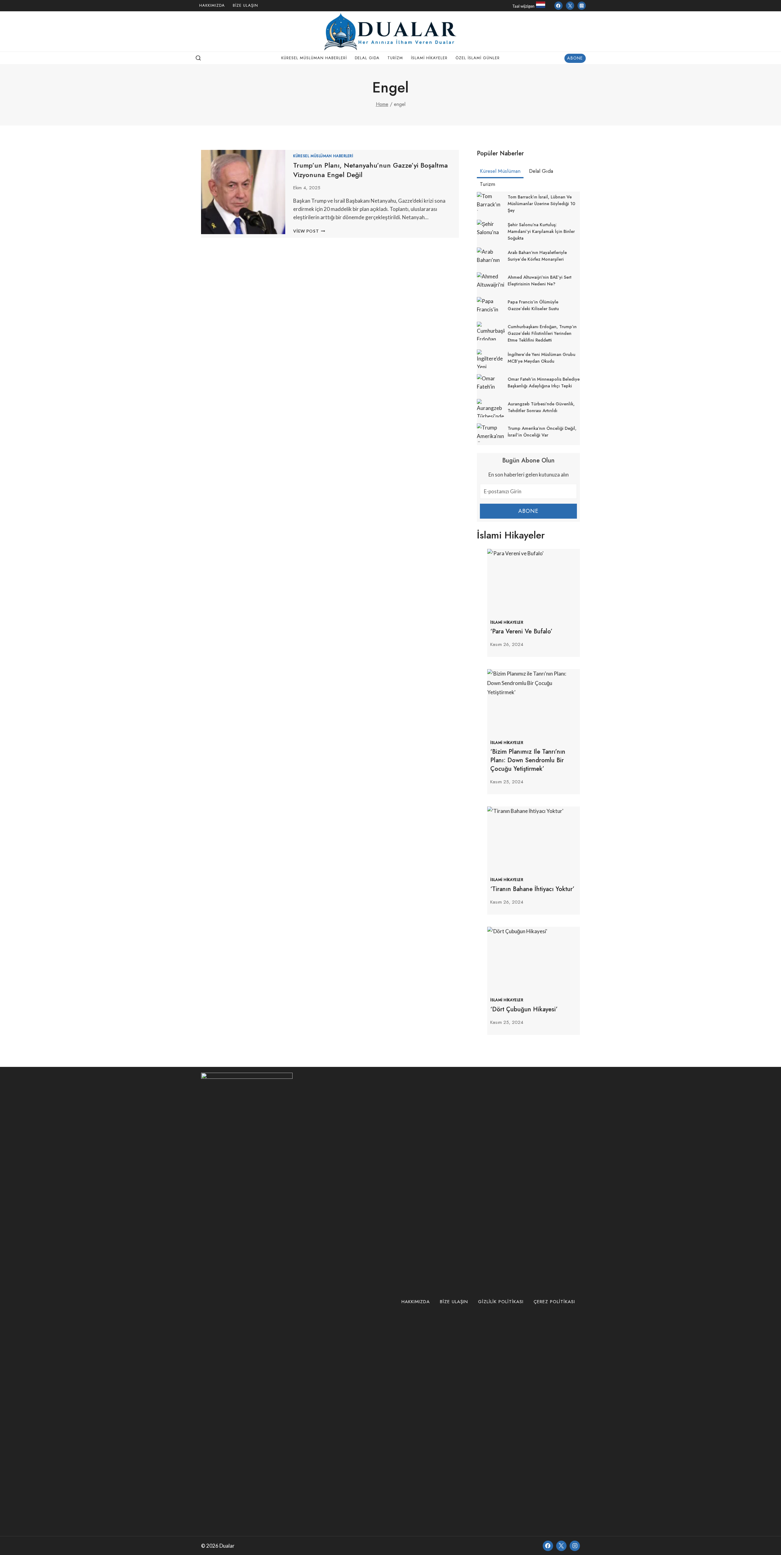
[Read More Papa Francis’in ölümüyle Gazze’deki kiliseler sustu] (491, 306)
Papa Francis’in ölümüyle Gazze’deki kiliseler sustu (533, 305)
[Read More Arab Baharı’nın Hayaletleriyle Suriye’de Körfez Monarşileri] (491, 257)
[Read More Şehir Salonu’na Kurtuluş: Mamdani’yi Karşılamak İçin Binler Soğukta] (491, 229)
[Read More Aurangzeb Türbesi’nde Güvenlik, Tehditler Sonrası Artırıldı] (491, 408)
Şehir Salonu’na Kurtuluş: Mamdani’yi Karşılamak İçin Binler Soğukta (541, 231)
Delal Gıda (367, 58)
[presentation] (533, 580)
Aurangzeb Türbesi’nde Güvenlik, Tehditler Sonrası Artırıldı (541, 407)
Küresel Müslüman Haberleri (314, 58)
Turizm (395, 58)
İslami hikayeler (429, 58)
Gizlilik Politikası (501, 1301)
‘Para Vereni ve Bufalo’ (521, 631)
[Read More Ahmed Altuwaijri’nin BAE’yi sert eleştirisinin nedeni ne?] (491, 281)
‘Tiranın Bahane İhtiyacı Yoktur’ (532, 889)
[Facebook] (558, 6)
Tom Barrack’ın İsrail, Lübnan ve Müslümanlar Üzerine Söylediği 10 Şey (541, 203)
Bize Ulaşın (245, 5)
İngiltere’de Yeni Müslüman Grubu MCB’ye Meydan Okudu (541, 357)
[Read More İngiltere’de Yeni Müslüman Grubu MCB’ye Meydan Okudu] (491, 359)
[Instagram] (582, 6)
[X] (561, 1546)
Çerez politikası (554, 1301)
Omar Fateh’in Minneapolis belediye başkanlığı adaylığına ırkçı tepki (544, 382)
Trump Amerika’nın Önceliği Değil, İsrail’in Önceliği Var (542, 431)
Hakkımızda (212, 5)
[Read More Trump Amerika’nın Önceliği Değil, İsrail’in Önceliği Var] (491, 432)
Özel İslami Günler (477, 58)
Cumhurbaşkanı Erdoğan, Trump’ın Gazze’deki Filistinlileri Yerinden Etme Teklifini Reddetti (542, 333)
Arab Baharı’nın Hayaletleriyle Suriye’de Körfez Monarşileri (537, 255)
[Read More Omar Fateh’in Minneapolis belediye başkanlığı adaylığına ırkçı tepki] (491, 383)
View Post (309, 231)
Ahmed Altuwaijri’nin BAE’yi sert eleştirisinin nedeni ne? (539, 280)
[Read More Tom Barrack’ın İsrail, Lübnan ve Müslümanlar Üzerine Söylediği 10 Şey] (491, 201)
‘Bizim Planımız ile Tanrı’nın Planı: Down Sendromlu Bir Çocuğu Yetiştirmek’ (527, 760)
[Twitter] (570, 6)
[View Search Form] (198, 58)
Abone (575, 58)
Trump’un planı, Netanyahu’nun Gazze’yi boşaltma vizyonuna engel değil (370, 169)
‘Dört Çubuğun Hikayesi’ (524, 1009)
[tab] (500, 172)
